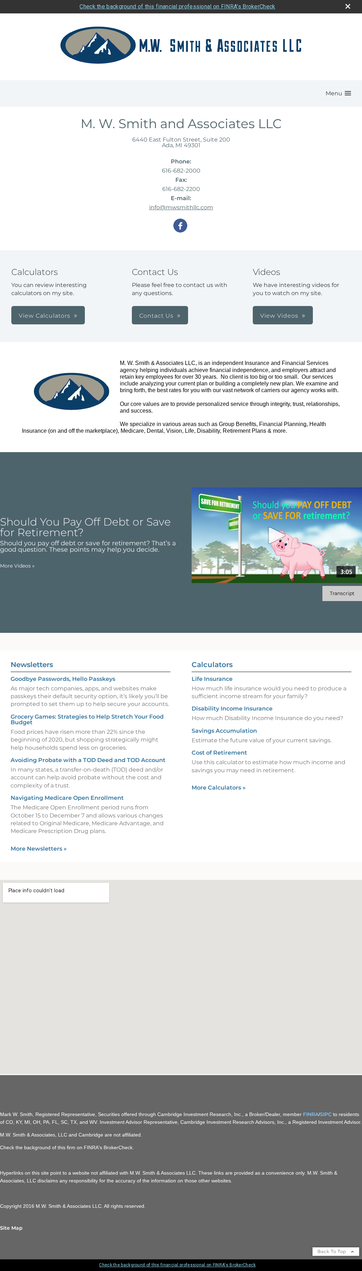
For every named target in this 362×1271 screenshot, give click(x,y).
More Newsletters (39, 848)
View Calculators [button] (44, 315)
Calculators (212, 664)
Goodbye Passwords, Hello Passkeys (63, 679)
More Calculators (219, 787)
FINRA (311, 1114)
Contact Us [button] (156, 315)
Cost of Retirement (219, 752)
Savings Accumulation (224, 730)
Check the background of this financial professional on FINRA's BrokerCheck (177, 6)
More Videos (17, 565)
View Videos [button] (279, 315)
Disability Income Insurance (232, 708)
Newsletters (32, 664)
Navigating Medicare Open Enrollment (67, 798)
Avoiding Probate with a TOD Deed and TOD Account (88, 760)
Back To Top (332, 1251)
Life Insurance (212, 679)
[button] (338, 93)
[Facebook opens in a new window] (180, 226)
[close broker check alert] (348, 6)
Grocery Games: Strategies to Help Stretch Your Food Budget (87, 719)
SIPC (326, 1114)
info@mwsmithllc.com (181, 207)
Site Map (11, 1228)
